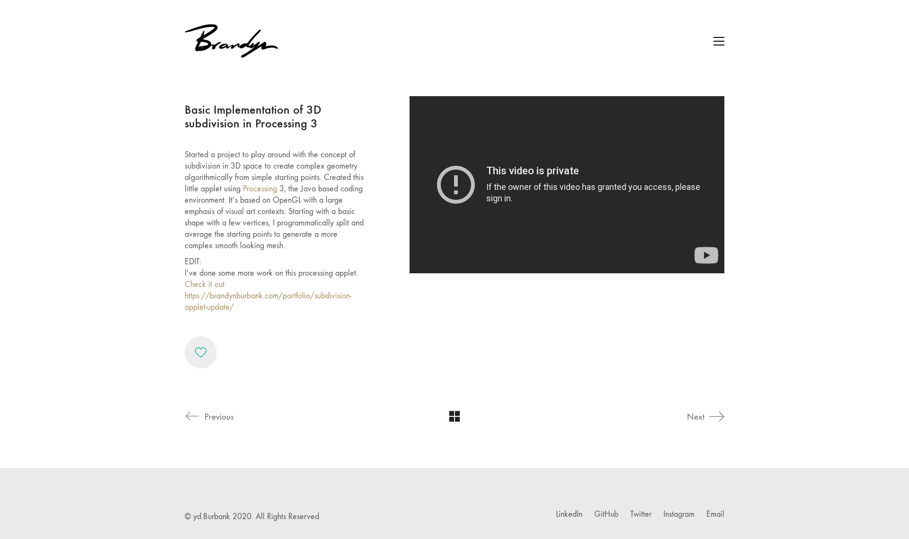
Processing (260, 189)
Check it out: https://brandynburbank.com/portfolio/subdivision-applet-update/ (268, 295)
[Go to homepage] (232, 41)
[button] (718, 41)
